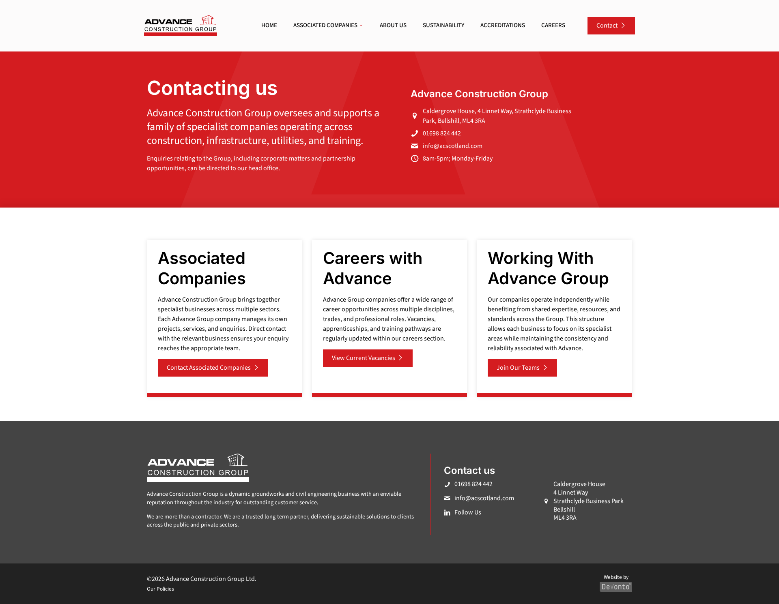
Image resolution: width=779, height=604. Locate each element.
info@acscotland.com (452, 145)
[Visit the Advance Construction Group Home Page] (180, 25)
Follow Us (467, 512)
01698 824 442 (442, 133)
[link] (180, 25)
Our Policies (160, 589)
